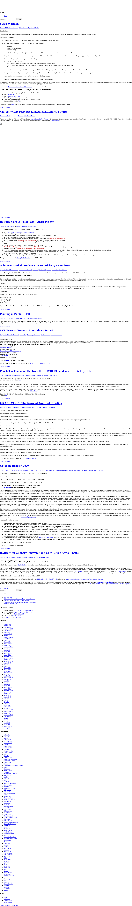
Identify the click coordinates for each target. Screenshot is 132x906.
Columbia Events (14, 335)
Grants (5, 794)
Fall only (6, 778)
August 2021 (7, 627)
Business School (16, 557)
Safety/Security (23, 28)
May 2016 (6, 682)
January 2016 (7, 689)
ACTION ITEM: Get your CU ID (23, 610)
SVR (52, 335)
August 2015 (7, 697)
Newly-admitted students (11, 822)
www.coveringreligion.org (28, 517)
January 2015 (7, 708)
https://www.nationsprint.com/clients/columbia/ (20, 232)
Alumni (6, 738)
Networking (55, 270)
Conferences (7, 762)
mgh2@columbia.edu (30, 458)
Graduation (26, 407)
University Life (22, 116)
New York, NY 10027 (52, 579)
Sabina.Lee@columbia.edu (105, 582)
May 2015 (6, 702)
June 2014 (6, 719)
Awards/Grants (15, 407)
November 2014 (8, 711)
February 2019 (8, 643)
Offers (5, 827)
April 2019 (7, 640)
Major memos (7, 812)
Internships (7, 803)
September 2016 (8, 677)
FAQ (21, 407)
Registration (64, 470)
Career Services (13, 28)
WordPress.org (8, 902)
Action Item (14, 270)
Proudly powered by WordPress (9, 905)
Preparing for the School (10, 838)
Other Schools (8, 830)
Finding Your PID (19, 614)
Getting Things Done (22, 226)
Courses (19, 470)
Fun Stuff (35, 270)
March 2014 (7, 724)
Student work (7, 874)
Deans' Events (8, 770)
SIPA (5, 858)
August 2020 (7, 630)
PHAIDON (97, 583)
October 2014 (7, 713)
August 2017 (7, 663)
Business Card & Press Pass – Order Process (27, 221)
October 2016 (7, 676)
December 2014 (8, 710)
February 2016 (8, 687)
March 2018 (7, 651)
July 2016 (6, 681)
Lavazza (89, 583)
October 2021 (7, 625)
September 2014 (8, 715)
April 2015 (7, 703)
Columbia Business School (115, 583)
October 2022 (7, 624)
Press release (7, 840)
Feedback (6, 782)
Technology (33, 318)
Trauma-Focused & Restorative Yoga (10, 351)
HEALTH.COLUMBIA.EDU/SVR (40, 363)
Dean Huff (11, 94)
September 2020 (8, 629)
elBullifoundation (121, 571)
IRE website (33, 391)
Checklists (12, 226)
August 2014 (7, 716)
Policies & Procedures (10, 837)
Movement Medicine (6, 347)
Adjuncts (6, 736)
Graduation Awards (9, 793)
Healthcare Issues (45, 335)
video (12, 104)
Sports (5, 864)
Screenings (7, 856)
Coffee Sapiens (78, 571)
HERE (7, 360)
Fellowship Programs (10, 783)
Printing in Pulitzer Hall (15, 313)
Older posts (4, 588)
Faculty (6, 777)
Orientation (7, 829)
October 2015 (7, 694)
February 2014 (8, 726)
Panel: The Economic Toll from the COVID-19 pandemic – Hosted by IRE (45, 371)
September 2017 (8, 661)
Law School (7, 807)
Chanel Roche (35, 28)
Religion (78, 470)
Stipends (6, 871)
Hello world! (17, 617)
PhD (5, 835)
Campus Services (8, 751)
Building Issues (8, 746)
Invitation (6, 804)
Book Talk (7, 744)
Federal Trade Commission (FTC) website (20, 87)
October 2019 (7, 635)
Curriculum (26, 470)
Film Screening (8, 785)
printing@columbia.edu (23, 258)
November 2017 (8, 658)
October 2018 (7, 645)
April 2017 (7, 666)
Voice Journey (4, 355)
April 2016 (7, 684)
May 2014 (6, 721)
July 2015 (6, 698)
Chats (18, 375)
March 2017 (7, 668)
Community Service (9, 760)
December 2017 (8, 656)
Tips (29, 28)
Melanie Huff (99, 470)
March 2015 (7, 705)
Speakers (46, 375)
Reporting (6, 845)
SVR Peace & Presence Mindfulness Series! (26, 330)
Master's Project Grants (10, 817)
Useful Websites (8, 884)
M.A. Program (8, 809)
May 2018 (6, 648)
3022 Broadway (40, 579)
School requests (8, 854)
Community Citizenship (25, 270)
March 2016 (7, 685)
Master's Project (8, 816)
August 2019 (7, 638)
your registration (54, 120)
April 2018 (7, 650)
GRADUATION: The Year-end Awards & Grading (31, 403)
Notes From (7, 825)
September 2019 (8, 637)
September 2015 (8, 695)
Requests (26, 318)
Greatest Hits (34, 407)
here (19, 380)
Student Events (8, 872)
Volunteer (6, 885)
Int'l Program (7, 801)
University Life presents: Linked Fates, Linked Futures (33, 111)
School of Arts (8, 853)
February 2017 (8, 669)
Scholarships (7, 851)
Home (5, 16)
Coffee (20, 565)
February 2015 (8, 706)
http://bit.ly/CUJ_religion (46, 537)
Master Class (7, 814)
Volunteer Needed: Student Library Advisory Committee (35, 265)
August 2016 (7, 679)
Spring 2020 (84, 470)
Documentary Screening (10, 773)
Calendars (6, 749)
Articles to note (8, 741)
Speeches (6, 863)
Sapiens (24, 565)
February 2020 (8, 634)
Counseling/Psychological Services (30, 335)
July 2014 (6, 718)
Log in (5, 897)
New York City (25, 375)
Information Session (9, 799)
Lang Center (127, 583)
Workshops (7, 888)
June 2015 (6, 700)
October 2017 (7, 660)
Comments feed (8, 900)
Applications (7, 739)
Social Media (7, 859)
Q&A (5, 841)
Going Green (7, 790)
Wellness (6, 887)
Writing (6, 890)
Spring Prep (72, 470)
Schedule (6, 850)
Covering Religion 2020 (14, 465)
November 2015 (8, 692)
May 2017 (6, 664)
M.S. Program (43, 407)
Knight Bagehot (8, 806)
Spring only (7, 866)
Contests (6, 764)
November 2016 (8, 674)
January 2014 (7, 728)
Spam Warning (9, 23)
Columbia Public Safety (14, 96)
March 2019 (7, 642)
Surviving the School (10, 875)
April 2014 (7, 723)
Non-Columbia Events (36, 375)
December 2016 (8, 672)
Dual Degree (7, 775)
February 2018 (8, 653)
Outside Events (8, 832)
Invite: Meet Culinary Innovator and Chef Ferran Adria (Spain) (39, 552)
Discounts (6, 772)
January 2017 (7, 671)
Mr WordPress (8, 617)
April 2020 (7, 632)
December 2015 (8, 690)
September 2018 (8, 647)
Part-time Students (55, 470)
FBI (19, 101)
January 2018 (7, 655)
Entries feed (7, 899)
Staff (5, 869)
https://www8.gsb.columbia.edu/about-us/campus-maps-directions (84, 579)
